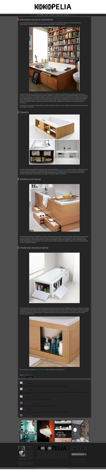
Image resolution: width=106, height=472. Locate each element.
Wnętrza (48, 458)
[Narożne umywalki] (45, 431)
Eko (61, 452)
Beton (56, 451)
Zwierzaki (61, 458)
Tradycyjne (43, 458)
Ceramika (60, 451)
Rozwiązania (51, 14)
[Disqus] (54, 399)
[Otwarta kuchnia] (63, 431)
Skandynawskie (58, 456)
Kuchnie (46, 14)
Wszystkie (53, 458)
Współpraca (73, 14)
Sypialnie (63, 456)
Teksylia (38, 458)
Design (64, 451)
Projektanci (38, 456)
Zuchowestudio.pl (43, 468)
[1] (30, 163)
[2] (31, 163)
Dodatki (45, 452)
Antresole (44, 451)
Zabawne (57, 458)
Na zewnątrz (48, 455)
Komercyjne (52, 454)
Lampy (61, 454)
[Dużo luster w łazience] (80, 431)
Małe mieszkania (40, 14)
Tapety (67, 456)
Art (53, 451)
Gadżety (38, 454)
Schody (52, 456)
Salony (49, 456)
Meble (43, 455)
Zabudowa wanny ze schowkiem (36, 19)
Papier (58, 455)
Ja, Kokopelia (33, 14)
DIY (67, 451)
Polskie (66, 455)
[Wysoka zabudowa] (28, 431)
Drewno (57, 452)
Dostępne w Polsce (59, 14)
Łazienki (65, 458)
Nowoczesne (53, 455)
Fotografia (64, 452)
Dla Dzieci (40, 452)
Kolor (48, 454)
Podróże (62, 455)
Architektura (66, 14)
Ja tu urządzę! (44, 454)
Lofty (65, 454)
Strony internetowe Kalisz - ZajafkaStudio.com (61, 468)
